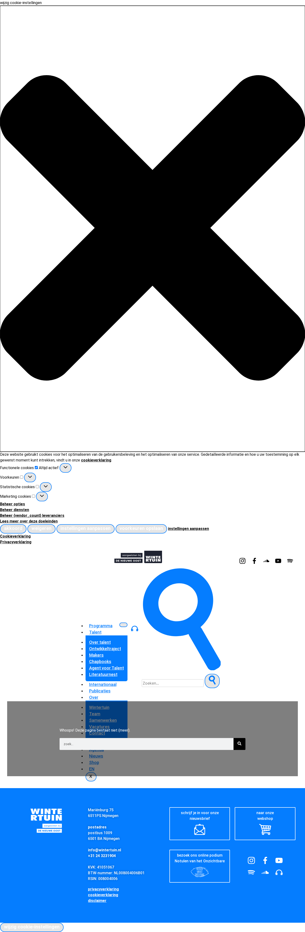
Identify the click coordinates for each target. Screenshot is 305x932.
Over (93, 697)
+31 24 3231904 (102, 855)
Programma (100, 625)
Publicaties (100, 690)
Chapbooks (100, 661)
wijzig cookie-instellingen (32, 927)
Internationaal (103, 684)
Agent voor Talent (106, 667)
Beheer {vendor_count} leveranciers (32, 515)
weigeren (41, 528)
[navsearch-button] (182, 669)
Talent (95, 632)
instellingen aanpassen (86, 528)
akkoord (13, 528)
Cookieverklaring (15, 536)
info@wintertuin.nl (104, 850)
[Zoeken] (239, 744)
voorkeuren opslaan (141, 528)
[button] (152, 229)
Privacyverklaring (15, 542)
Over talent (100, 642)
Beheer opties (12, 504)
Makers (96, 655)
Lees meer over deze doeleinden (29, 521)
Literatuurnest (103, 674)
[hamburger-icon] (123, 625)
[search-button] (212, 681)
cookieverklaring (96, 460)
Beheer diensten (14, 510)
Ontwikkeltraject (105, 648)
